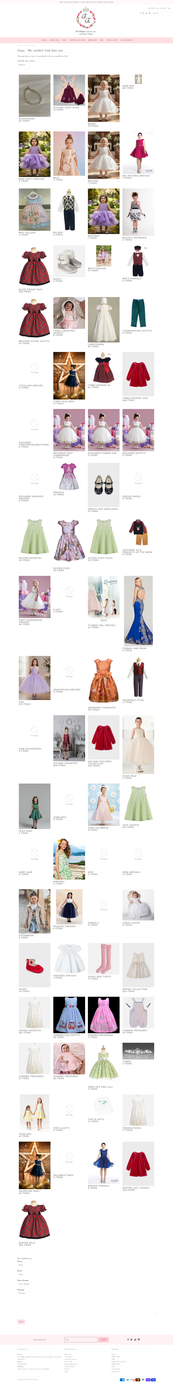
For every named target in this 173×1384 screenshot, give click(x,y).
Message (20, 1290)
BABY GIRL (54, 40)
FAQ (66, 1371)
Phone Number (23, 1280)
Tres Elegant (34, 1379)
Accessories (127, 40)
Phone (19, 1362)
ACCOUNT (152, 8)
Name (19, 1261)
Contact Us (68, 1357)
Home (44, 40)
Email (19, 1271)
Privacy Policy (69, 1366)
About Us (67, 1354)
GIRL (64, 40)
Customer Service (70, 1359)
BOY (101, 40)
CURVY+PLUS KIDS (77, 40)
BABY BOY (92, 40)
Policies (67, 1369)
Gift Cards (68, 1362)
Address (20, 1366)
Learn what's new (39, 1340)
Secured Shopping (70, 1364)
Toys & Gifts (112, 40)
